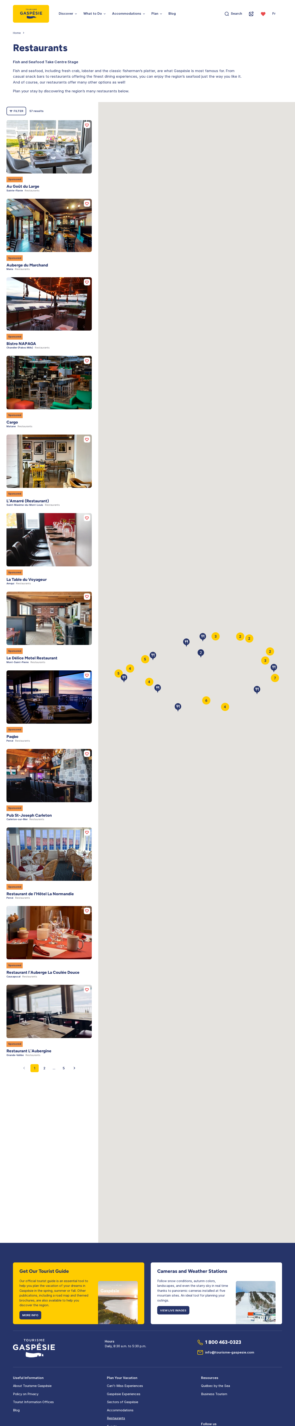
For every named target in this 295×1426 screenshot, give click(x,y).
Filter (18, 111)
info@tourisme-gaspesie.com (229, 1352)
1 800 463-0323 (223, 1342)
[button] (257, 686)
